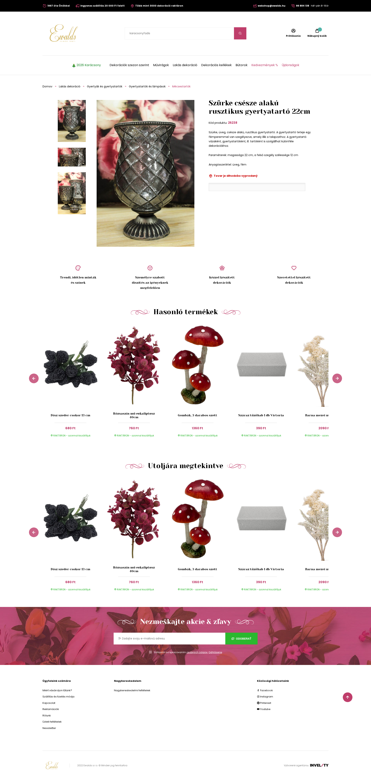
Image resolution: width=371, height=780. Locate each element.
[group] (74, 384)
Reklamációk (51, 709)
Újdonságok (290, 65)
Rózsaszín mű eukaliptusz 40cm (134, 415)
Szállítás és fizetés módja (58, 696)
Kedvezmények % (264, 65)
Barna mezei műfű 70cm (324, 415)
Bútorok (242, 65)
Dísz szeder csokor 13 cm (70, 415)
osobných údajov (197, 652)
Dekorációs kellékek (216, 65)
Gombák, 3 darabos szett (197, 415)
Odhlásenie (215, 652)
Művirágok (161, 65)
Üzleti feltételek (52, 722)
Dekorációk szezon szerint (129, 65)
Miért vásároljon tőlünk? (57, 690)
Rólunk (47, 715)
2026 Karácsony (89, 65)
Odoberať (243, 638)
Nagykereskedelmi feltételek (132, 690)
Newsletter (49, 728)
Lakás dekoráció (185, 65)
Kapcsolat (49, 703)
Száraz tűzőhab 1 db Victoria (261, 415)
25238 (232, 123)
